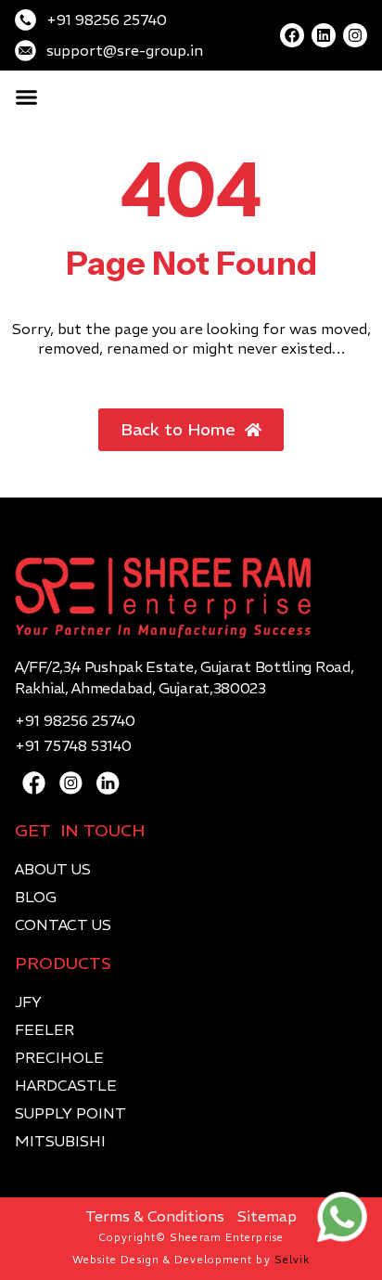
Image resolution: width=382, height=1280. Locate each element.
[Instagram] (355, 35)
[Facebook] (292, 35)
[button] (27, 97)
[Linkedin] (324, 35)
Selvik (292, 1259)
